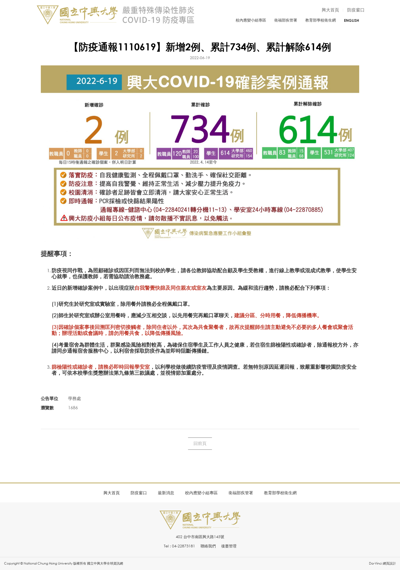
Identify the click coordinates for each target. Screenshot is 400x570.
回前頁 (200, 443)
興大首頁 (330, 10)
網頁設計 (389, 563)
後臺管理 (228, 546)
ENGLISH (351, 20)
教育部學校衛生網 (320, 20)
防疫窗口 (356, 10)
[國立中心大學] (200, 527)
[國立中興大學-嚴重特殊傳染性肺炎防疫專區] (116, 15)
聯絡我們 (208, 546)
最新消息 (166, 492)
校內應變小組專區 (251, 20)
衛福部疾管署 (285, 20)
